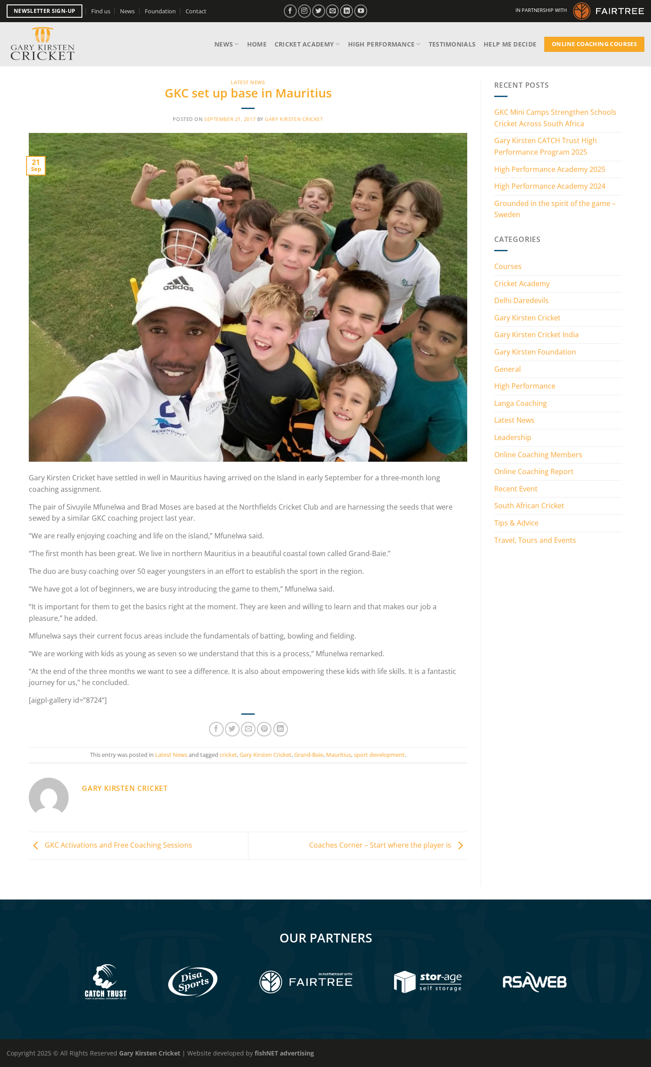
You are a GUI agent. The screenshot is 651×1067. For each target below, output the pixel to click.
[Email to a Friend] (248, 729)
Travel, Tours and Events (535, 540)
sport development (379, 755)
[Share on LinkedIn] (280, 729)
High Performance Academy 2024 (549, 186)
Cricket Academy (304, 44)
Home (257, 44)
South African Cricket (529, 505)
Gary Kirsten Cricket (294, 119)
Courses (508, 266)
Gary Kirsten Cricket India (536, 334)
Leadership (512, 437)
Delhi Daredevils (521, 300)
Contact (196, 11)
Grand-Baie (308, 755)
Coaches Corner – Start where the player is (381, 845)
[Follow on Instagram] (304, 10)
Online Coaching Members (538, 455)
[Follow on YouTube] (360, 10)
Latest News (248, 82)
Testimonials (452, 44)
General (507, 369)
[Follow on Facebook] (290, 10)
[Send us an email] (332, 10)
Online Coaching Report (534, 471)
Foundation (160, 11)
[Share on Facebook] (216, 729)
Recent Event (516, 489)
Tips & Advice (516, 523)
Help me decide (510, 44)
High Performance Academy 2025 (549, 169)
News (127, 11)
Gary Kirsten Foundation (535, 352)
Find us (100, 11)
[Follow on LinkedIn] (346, 10)
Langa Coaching (520, 403)
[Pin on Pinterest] (264, 729)
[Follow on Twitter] (318, 10)
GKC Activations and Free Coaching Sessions (117, 845)
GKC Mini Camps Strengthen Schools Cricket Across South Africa (555, 118)
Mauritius (338, 755)
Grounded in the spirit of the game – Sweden (555, 209)
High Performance (381, 44)
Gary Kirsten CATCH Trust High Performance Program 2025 (545, 146)
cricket (228, 755)
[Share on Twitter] (232, 729)
